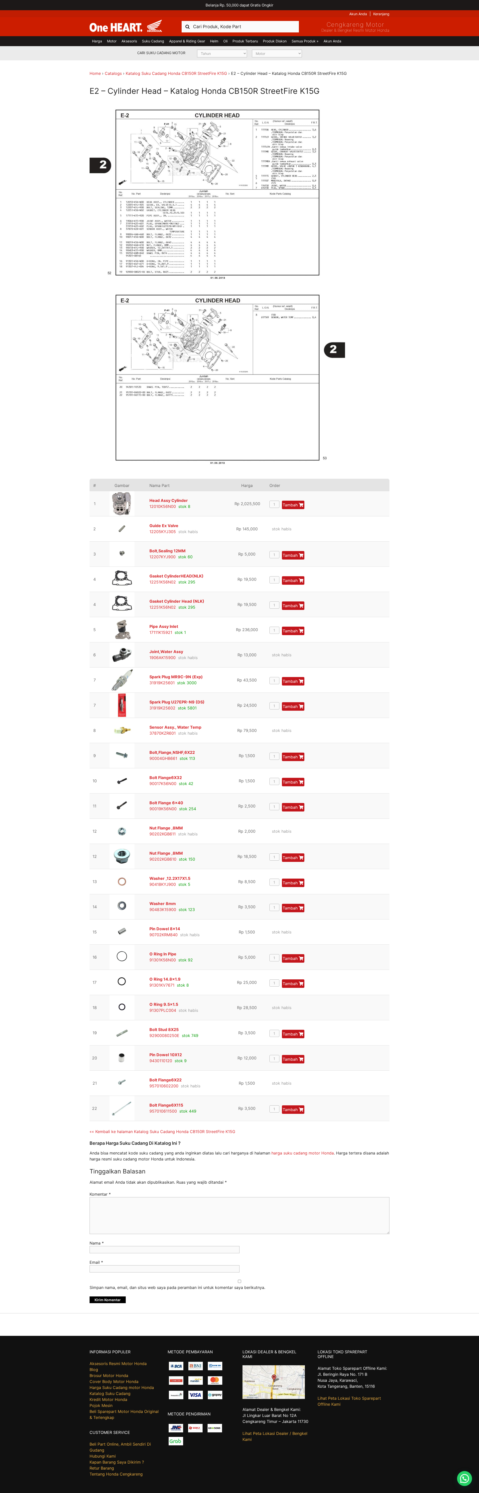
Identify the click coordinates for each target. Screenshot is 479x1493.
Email (96, 1262)
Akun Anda (358, 14)
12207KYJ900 (162, 556)
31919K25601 (162, 682)
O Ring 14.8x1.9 (165, 979)
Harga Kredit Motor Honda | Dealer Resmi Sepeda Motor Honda (126, 26)
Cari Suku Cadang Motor (161, 53)
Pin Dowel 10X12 (165, 1054)
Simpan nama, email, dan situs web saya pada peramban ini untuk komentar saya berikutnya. (177, 1287)
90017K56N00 (162, 783)
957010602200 (163, 1085)
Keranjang (381, 14)
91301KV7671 (161, 985)
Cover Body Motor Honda (114, 1381)
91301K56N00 (162, 959)
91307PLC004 (162, 1010)
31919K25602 (162, 707)
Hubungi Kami (103, 1456)
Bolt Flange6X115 (166, 1105)
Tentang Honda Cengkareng (116, 1474)
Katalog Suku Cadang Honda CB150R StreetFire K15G (176, 73)
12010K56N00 (162, 506)
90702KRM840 (163, 934)
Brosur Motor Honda (109, 1375)
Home (95, 73)
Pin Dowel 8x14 (164, 928)
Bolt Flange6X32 (165, 777)
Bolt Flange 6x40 (166, 802)
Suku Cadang (153, 41)
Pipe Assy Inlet (163, 626)
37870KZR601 (162, 733)
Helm (214, 41)
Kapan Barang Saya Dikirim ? (117, 1462)
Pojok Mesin (101, 1405)
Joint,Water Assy (166, 651)
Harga (97, 41)
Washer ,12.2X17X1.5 (169, 878)
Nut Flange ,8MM (166, 827)
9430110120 (160, 1060)
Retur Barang (102, 1468)
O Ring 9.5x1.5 (163, 1004)
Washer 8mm (162, 903)
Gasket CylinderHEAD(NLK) (176, 576)
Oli (225, 41)
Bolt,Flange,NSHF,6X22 (172, 752)
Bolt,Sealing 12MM (167, 550)
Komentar (100, 1194)
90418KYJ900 (162, 884)
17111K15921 (160, 632)
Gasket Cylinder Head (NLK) (176, 601)
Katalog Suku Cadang (110, 1393)
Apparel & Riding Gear (187, 41)
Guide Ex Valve (163, 525)
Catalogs (113, 73)
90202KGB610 (162, 859)
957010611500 (163, 1111)
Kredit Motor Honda (108, 1399)
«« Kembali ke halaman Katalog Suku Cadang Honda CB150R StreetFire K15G (162, 1131)
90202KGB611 (162, 833)
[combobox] (240, 26)
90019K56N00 (163, 808)
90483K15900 (162, 909)
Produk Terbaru (245, 41)
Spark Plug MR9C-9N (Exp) (176, 676)
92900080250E (164, 1035)
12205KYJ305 (162, 531)
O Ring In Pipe (162, 953)
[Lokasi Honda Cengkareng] (273, 1397)
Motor (112, 41)
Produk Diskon (275, 41)
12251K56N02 (162, 581)
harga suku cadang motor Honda (302, 1152)
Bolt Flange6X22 (165, 1079)
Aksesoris (129, 41)
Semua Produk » (305, 41)
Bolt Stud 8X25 (164, 1029)
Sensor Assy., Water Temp (175, 727)
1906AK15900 (162, 657)
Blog (94, 1369)
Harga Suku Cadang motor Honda (122, 1387)
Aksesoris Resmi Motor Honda (118, 1363)
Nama (97, 1243)
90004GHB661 (163, 758)
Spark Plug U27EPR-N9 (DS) (177, 701)
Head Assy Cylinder (168, 500)
